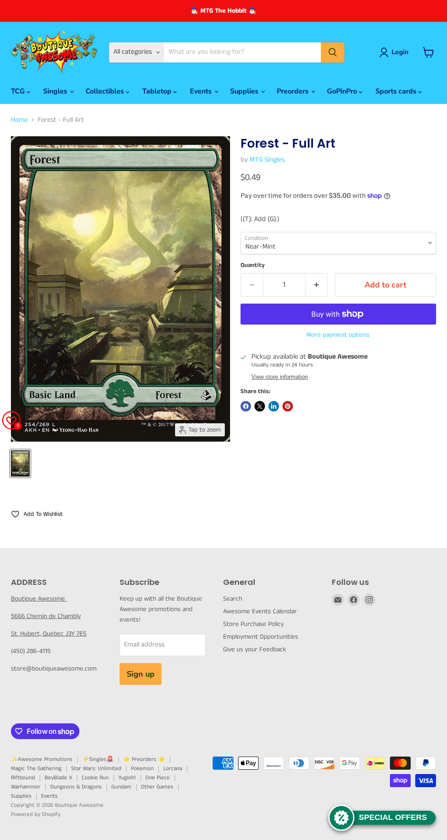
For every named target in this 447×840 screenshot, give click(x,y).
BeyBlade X (58, 778)
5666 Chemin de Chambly (46, 616)
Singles (56, 91)
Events (201, 91)
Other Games (157, 787)
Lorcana (172, 768)
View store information (279, 377)
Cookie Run (95, 778)
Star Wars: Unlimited (96, 768)
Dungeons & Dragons (76, 787)
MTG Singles (267, 160)
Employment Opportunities (260, 636)
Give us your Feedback (254, 649)
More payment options (338, 335)
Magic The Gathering (36, 768)
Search (232, 598)
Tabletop (157, 91)
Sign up (141, 674)
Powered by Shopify (35, 814)
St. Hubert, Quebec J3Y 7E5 (48, 633)
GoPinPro (343, 91)
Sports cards (396, 91)
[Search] (332, 52)
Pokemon (142, 768)
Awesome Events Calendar (260, 611)
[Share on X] (259, 406)
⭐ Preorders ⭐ (144, 759)
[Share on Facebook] (246, 406)
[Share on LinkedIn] (273, 406)
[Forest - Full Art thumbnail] (20, 463)
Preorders (293, 91)
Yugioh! (127, 778)
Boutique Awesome (39, 598)
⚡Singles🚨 (97, 759)
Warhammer (26, 787)
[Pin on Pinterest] (287, 406)
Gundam (121, 787)
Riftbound (23, 778)
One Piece (157, 778)
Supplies (245, 91)
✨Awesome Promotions (41, 759)
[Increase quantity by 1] (317, 285)
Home (19, 120)
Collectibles (106, 91)
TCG (19, 91)
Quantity (253, 265)
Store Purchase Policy (253, 624)
